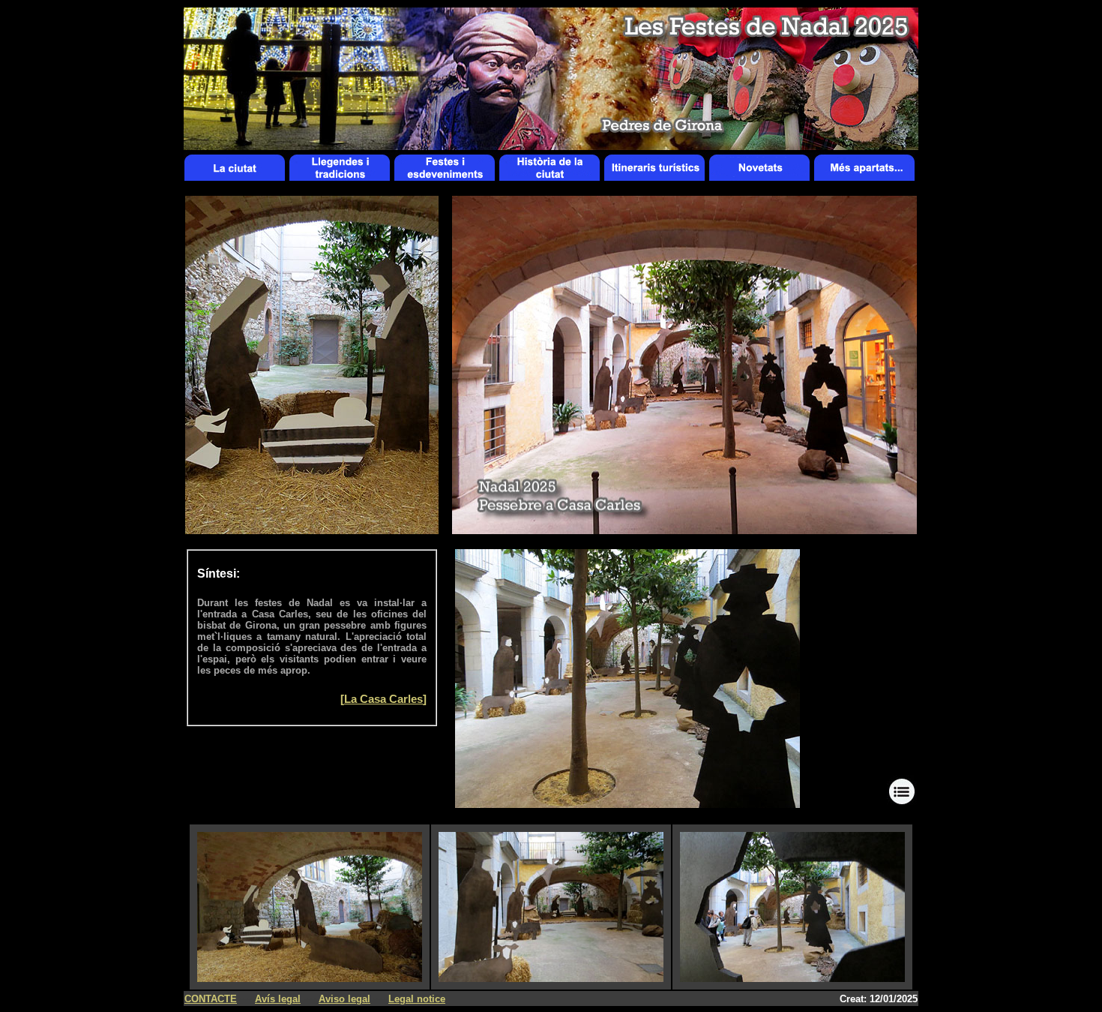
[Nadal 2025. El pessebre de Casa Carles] (627, 803)
